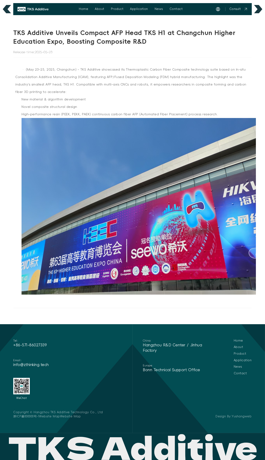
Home (83, 8)
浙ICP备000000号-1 (26, 416)
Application (139, 8)
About (99, 8)
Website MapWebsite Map (60, 416)
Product (117, 8)
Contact (176, 8)
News (159, 8)
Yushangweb (242, 416)
